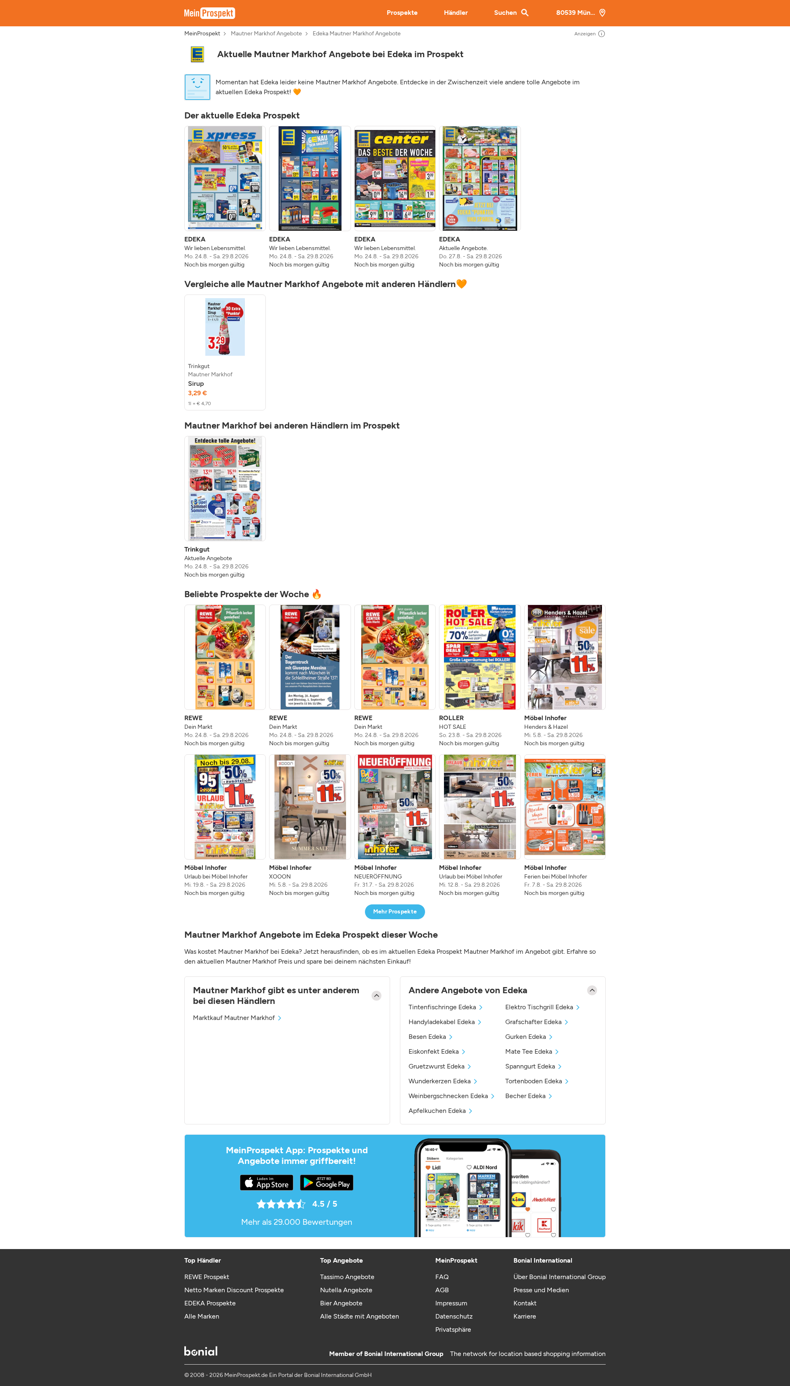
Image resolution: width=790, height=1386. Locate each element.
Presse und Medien (541, 1290)
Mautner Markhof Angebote (266, 34)
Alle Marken (201, 1316)
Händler (456, 12)
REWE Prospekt (206, 1277)
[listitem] (225, 197)
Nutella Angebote (346, 1290)
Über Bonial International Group (560, 1277)
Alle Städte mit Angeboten (359, 1316)
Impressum (451, 1303)
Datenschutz (454, 1316)
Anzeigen (585, 34)
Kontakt (525, 1303)
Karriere (525, 1316)
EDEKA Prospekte (210, 1303)
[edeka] (197, 54)
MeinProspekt (202, 34)
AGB (442, 1290)
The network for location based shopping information (528, 1354)
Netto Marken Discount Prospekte (234, 1290)
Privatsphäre (453, 1329)
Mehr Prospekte (395, 911)
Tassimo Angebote (347, 1277)
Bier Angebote (341, 1303)
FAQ (441, 1277)
